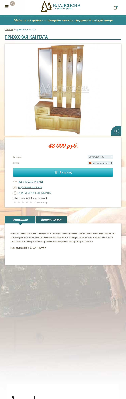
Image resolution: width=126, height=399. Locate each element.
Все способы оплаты (30, 181)
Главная (9, 29)
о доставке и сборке (30, 187)
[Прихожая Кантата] (63, 90)
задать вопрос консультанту (34, 192)
